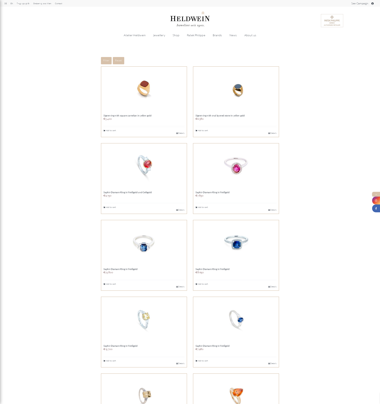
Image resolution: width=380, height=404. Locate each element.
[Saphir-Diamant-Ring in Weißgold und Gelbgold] (144, 165)
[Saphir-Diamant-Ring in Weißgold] (236, 165)
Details (181, 133)
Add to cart (111, 130)
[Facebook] (376, 208)
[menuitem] (5, 3)
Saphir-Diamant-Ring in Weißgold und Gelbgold (127, 192)
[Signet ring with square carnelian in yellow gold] (144, 89)
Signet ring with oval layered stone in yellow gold (220, 115)
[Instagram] (376, 200)
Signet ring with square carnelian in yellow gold (127, 115)
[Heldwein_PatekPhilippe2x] (332, 15)
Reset (118, 60)
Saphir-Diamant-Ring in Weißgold (212, 192)
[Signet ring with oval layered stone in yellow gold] (236, 89)
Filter (106, 60)
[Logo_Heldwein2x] (190, 12)
